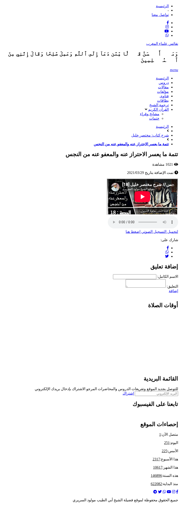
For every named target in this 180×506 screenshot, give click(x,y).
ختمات (154, 118)
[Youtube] (167, 31)
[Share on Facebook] (168, 248)
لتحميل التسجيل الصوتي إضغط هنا (152, 232)
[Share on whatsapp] (167, 252)
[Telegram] (155, 492)
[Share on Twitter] (167, 256)
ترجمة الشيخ (159, 105)
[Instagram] (167, 27)
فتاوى (164, 96)
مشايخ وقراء (149, 114)
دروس (164, 83)
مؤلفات (163, 92)
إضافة (173, 291)
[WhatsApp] (167, 35)
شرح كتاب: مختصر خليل (150, 135)
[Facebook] (168, 23)
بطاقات (163, 100)
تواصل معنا (160, 15)
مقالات (163, 87)
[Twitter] (160, 492)
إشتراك (128, 393)
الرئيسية (162, 6)
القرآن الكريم (158, 109)
